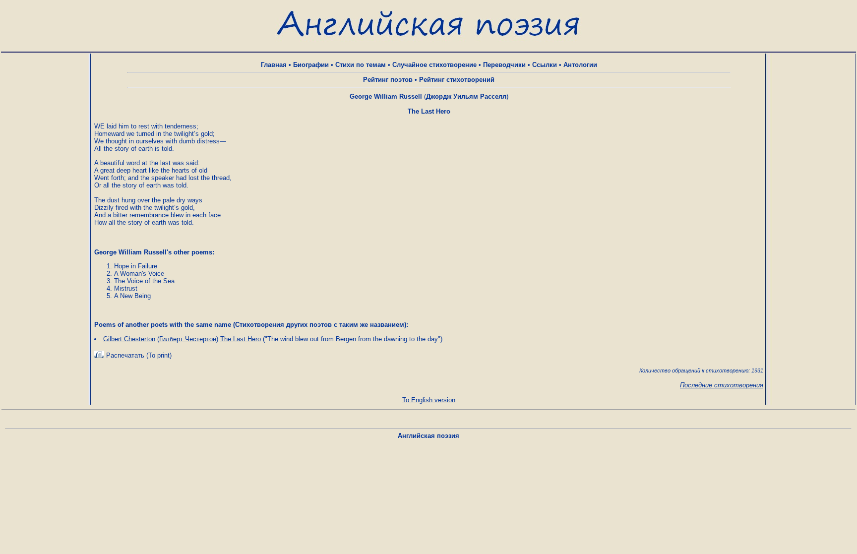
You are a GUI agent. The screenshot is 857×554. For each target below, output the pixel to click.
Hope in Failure (135, 266)
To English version (428, 400)
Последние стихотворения (721, 385)
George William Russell (386, 96)
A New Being (132, 296)
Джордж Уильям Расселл (466, 96)
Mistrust (125, 288)
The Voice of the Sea (144, 281)
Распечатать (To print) (138, 355)
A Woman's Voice (139, 273)
